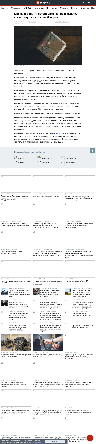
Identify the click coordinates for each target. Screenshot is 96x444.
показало (60, 133)
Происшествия (52, 8)
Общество (85, 8)
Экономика (64, 8)
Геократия (5, 8)
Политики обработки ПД (33, 442)
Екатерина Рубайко (62, 22)
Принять (54, 441)
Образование (16, 8)
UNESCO (28, 8)
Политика (75, 8)
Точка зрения (39, 8)
